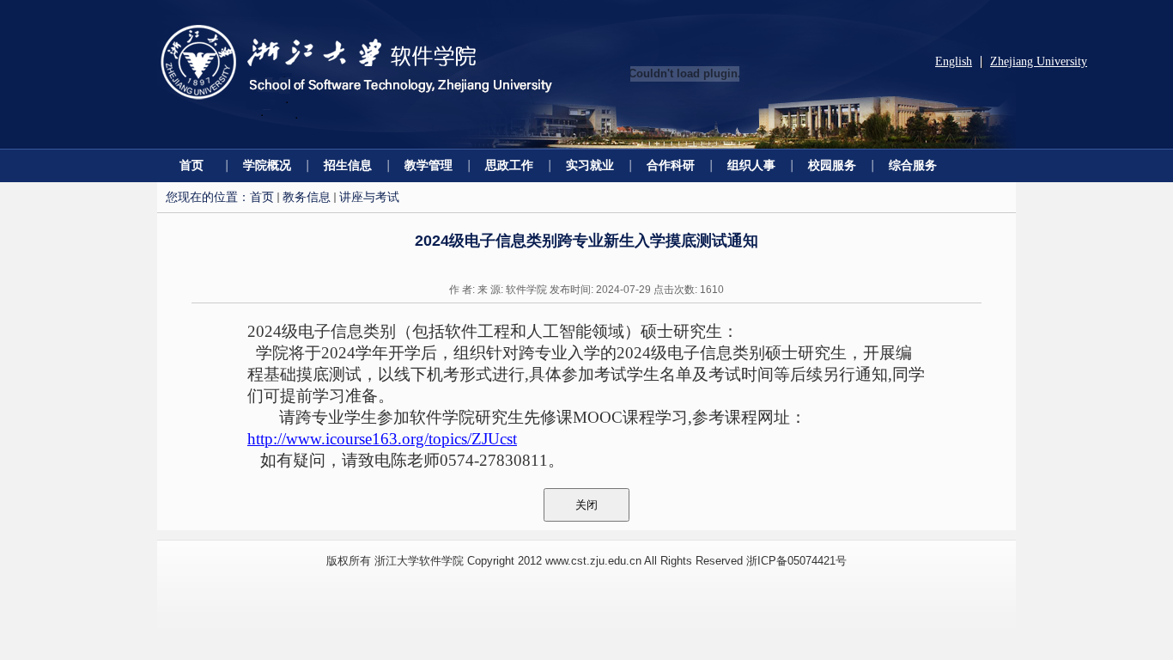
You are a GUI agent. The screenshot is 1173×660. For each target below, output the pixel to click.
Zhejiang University (1038, 61)
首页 (191, 165)
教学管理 (428, 165)
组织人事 (751, 165)
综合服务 (913, 165)
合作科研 (671, 165)
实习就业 (590, 165)
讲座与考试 (369, 197)
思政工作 (509, 165)
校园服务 (832, 165)
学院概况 (267, 165)
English (953, 61)
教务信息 (307, 197)
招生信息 (348, 165)
